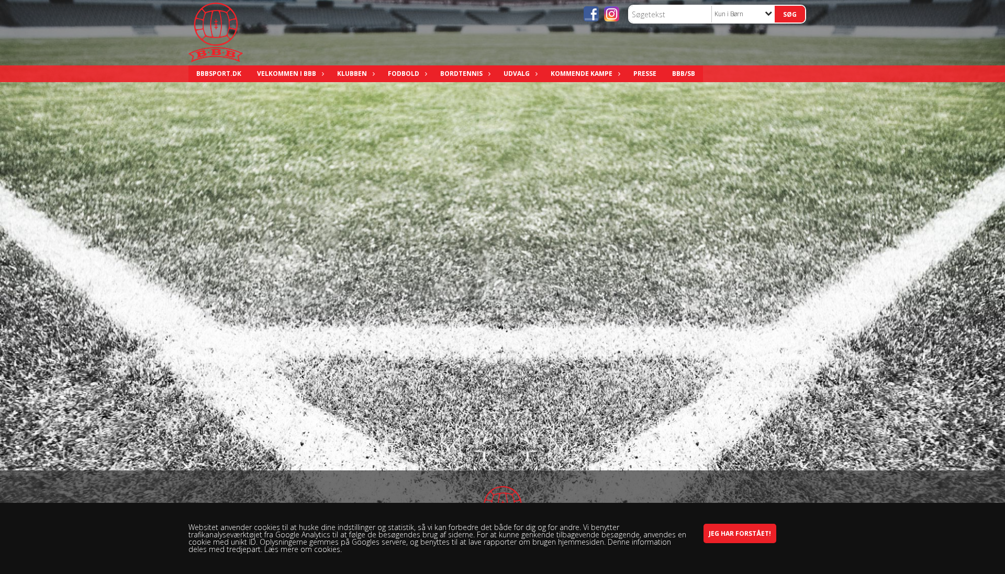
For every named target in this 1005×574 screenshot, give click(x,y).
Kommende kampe (581, 73)
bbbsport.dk (218, 73)
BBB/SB (683, 73)
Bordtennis (461, 73)
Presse (644, 73)
